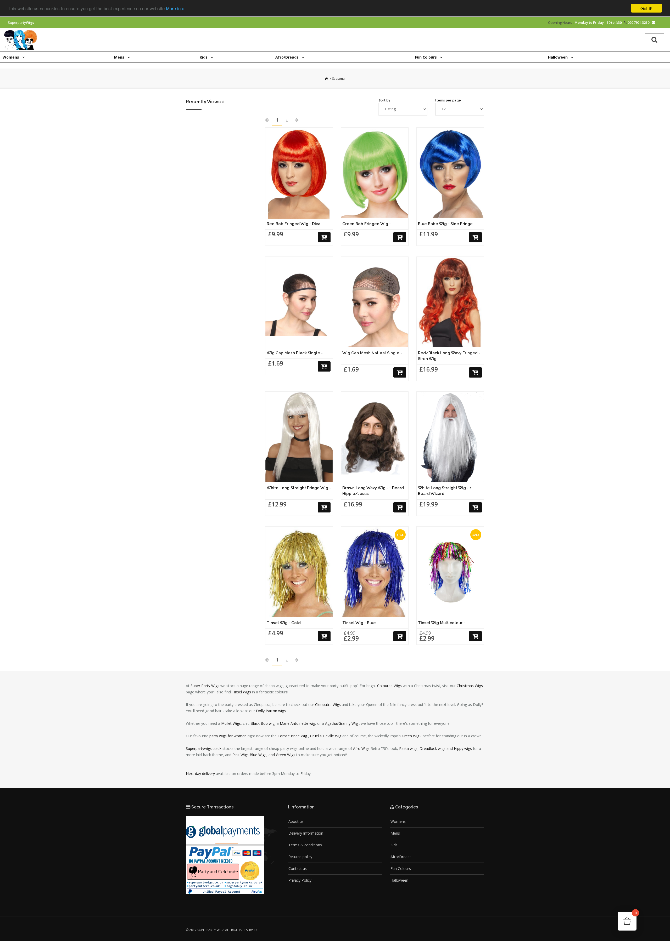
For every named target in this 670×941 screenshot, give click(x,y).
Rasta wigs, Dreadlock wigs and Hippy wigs (435, 748)
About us (296, 821)
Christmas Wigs (470, 685)
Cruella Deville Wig (325, 735)
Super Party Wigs (205, 685)
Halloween (399, 880)
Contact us (297, 868)
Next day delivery (200, 773)
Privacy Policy (299, 880)
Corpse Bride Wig (292, 735)
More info (175, 8)
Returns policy (300, 856)
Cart (635, 914)
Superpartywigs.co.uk (203, 748)
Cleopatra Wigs (328, 704)
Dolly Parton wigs (271, 710)
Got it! (646, 8)
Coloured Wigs (389, 685)
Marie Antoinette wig (297, 723)
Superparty (21, 22)
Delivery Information (305, 833)
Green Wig (410, 735)
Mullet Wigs (231, 723)
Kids (394, 844)
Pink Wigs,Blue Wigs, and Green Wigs (263, 754)
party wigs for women (228, 735)
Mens (395, 833)
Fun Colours (400, 868)
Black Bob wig (262, 723)
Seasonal (338, 78)
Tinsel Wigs (241, 691)
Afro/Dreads (400, 856)
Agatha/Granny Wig (341, 723)
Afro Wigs (361, 748)
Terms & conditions (305, 844)
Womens (398, 821)
